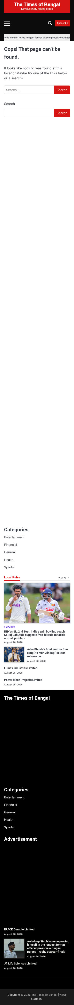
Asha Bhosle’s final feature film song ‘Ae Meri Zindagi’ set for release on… (47, 653)
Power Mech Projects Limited (23, 679)
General (10, 552)
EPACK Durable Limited (19, 929)
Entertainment (14, 537)
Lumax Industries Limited (20, 668)
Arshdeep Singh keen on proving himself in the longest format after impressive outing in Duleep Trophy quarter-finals (48, 946)
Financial (10, 545)
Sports (9, 567)
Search (9, 104)
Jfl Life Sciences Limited (20, 963)
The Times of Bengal (44, 994)
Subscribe (62, 23)
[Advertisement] (37, 160)
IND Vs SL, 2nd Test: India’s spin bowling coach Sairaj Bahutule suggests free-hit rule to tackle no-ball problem (34, 635)
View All (62, 578)
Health (9, 560)
